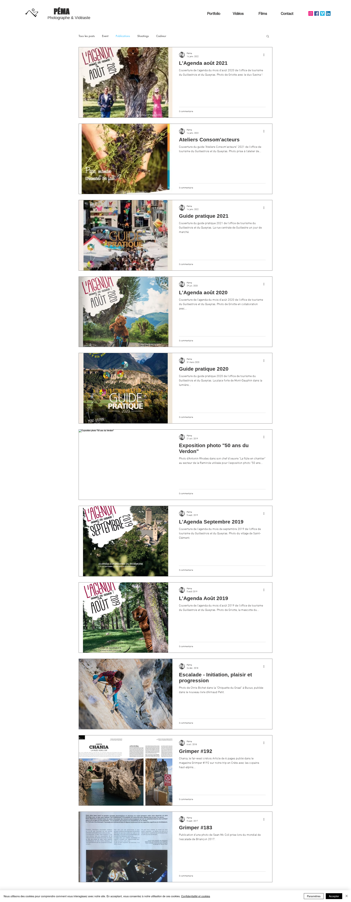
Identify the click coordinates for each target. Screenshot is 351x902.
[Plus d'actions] (265, 55)
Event (105, 36)
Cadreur (161, 36)
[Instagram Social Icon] (310, 13)
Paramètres (313, 896)
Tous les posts (87, 36)
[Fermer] (346, 896)
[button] (267, 36)
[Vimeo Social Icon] (322, 13)
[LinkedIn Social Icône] (328, 13)
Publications (123, 36)
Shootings (143, 36)
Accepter (334, 896)
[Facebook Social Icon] (316, 13)
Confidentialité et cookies (195, 896)
